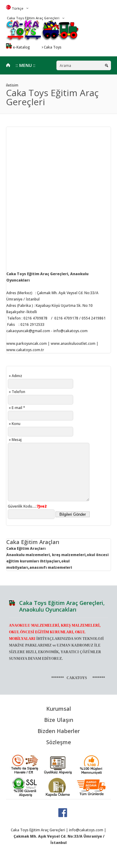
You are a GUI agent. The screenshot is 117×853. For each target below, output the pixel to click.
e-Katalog (21, 47)
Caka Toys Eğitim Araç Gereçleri (32, 18)
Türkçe (17, 8)
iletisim (12, 85)
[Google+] (62, 815)
